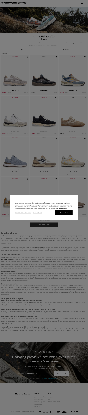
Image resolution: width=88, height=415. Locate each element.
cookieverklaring (62, 208)
